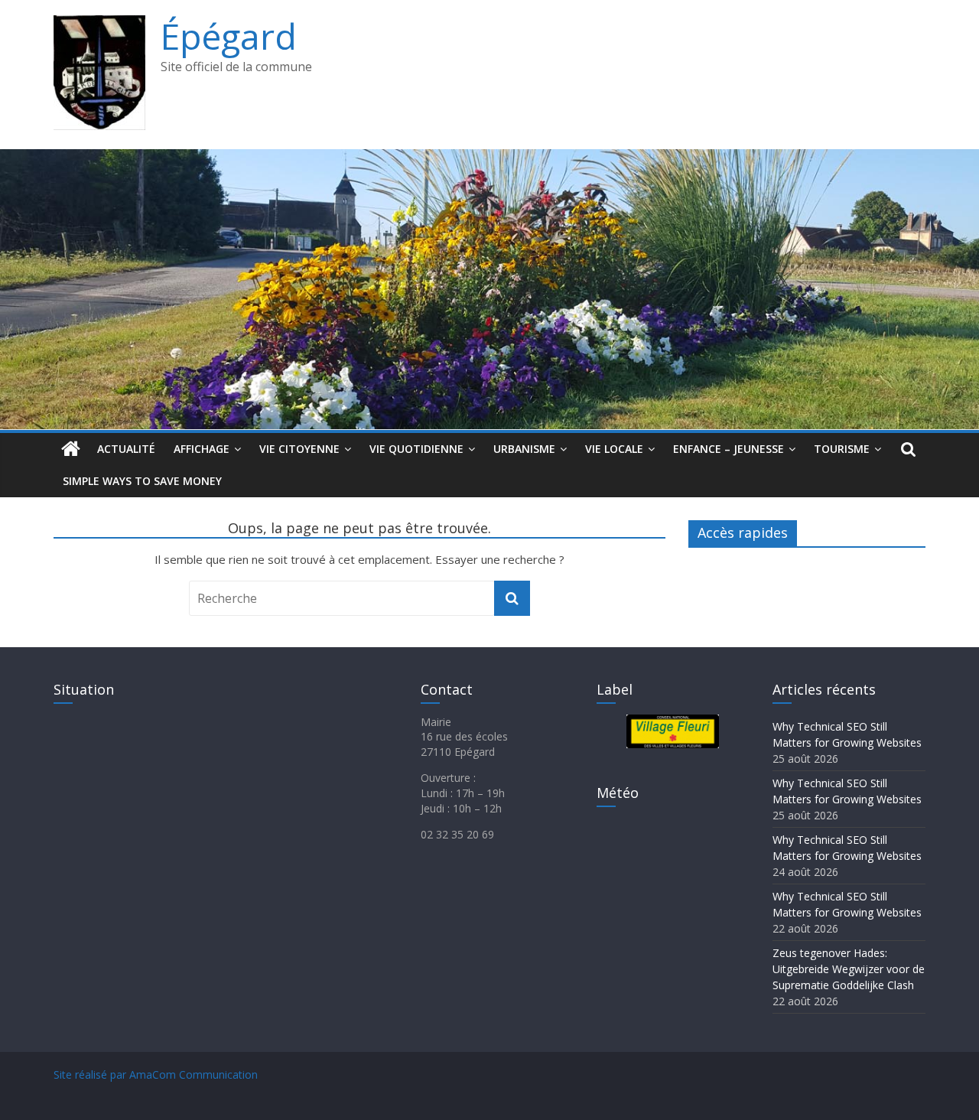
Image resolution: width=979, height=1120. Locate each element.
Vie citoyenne (299, 448)
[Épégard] (489, 158)
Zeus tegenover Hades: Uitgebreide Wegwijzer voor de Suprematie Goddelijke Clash (848, 969)
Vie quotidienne (416, 448)
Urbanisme (524, 448)
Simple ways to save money (142, 481)
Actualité (126, 448)
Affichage (201, 448)
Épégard (229, 36)
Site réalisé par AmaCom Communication (156, 1074)
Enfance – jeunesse (728, 448)
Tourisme (842, 448)
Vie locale (614, 448)
